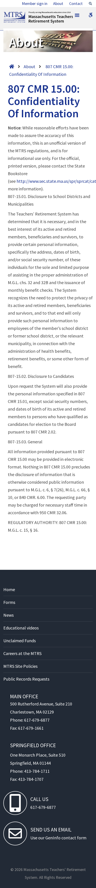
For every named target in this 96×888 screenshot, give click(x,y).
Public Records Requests (26, 679)
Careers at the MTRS (22, 653)
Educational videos (21, 628)
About (58, 3)
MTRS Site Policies (20, 666)
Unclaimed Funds (19, 640)
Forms (9, 602)
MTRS (9, 13)
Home (9, 589)
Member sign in (34, 3)
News (8, 615)
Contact (76, 3)
